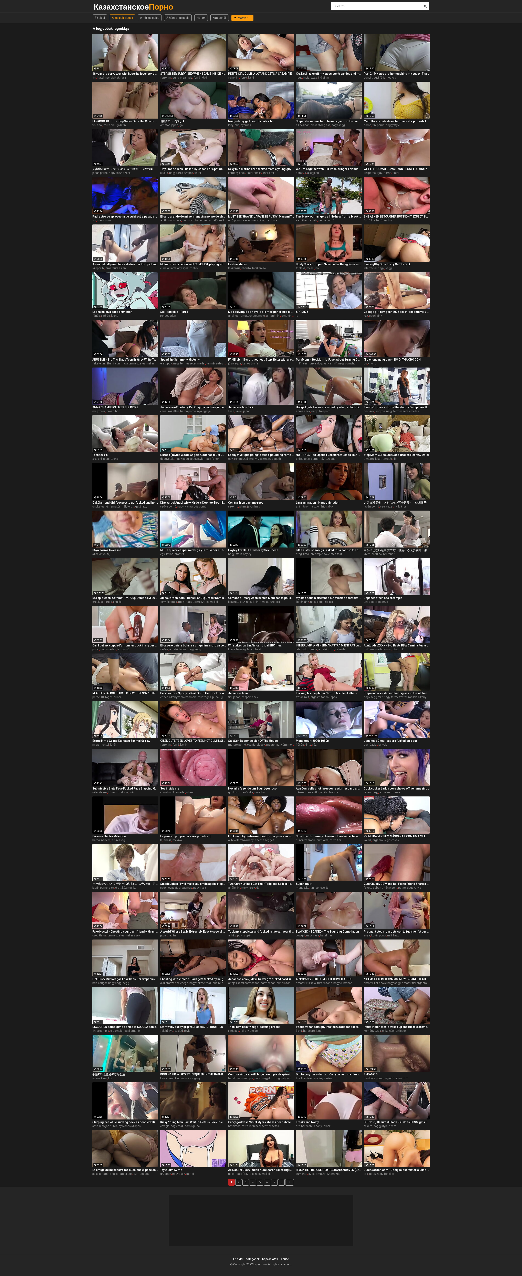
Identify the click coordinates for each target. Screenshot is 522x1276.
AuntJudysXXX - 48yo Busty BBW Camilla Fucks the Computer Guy (397, 645)
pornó (367, 125)
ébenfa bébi (309, 220)
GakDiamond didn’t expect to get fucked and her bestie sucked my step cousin (125, 502)
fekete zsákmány (245, 458)
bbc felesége (221, 983)
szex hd (233, 506)
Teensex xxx (100, 454)
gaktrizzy (141, 506)
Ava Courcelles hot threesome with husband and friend (329, 788)
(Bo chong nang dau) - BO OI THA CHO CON (392, 359)
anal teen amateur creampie (246, 315)
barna (315, 458)
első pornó (235, 220)
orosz (110, 411)
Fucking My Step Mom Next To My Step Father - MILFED (329, 693)
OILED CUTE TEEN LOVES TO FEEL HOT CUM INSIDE (193, 740)
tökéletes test (333, 554)
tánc (250, 649)
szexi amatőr (317, 1173)
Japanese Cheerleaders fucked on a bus (391, 740)
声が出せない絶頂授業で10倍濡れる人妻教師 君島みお (125, 883)
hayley (247, 554)
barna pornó (188, 411)
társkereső (259, 268)
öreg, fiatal (303, 554)
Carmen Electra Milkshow (109, 836)
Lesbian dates (237, 264)
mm (405, 1078)
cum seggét (141, 1173)
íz (257, 363)
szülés (117, 601)
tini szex (369, 411)
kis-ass (329, 601)
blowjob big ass (320, 125)
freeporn (324, 411)
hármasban (268, 983)
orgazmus (381, 601)
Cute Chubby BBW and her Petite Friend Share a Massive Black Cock (397, 883)
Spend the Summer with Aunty (180, 359)
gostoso (233, 792)
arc (298, 1126)
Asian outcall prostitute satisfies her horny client (124, 264)
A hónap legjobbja (177, 17)
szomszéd (333, 1173)
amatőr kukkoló (306, 983)
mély (100, 220)
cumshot (166, 792)
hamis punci (192, 1126)
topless (300, 268)
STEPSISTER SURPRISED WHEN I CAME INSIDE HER (193, 73)
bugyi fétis (378, 77)
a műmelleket (373, 458)
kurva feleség (237, 649)
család (179, 1030)
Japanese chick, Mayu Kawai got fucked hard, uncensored (261, 979)
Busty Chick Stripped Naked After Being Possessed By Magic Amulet (329, 264)
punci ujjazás (220, 697)
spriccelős (322, 887)
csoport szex (250, 697)
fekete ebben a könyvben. (380, 887)
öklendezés (99, 792)
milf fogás (204, 697)
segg (388, 268)
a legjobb (313, 172)
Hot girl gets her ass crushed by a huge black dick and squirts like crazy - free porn (329, 407)
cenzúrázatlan (169, 411)
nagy (381, 268)
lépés (333, 697)
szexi (238, 411)
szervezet (386, 506)
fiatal (197, 172)
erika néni (388, 1030)
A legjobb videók (122, 17)
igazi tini (121, 125)
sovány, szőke (323, 1078)
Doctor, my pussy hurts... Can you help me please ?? (329, 1074)
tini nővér (307, 1078)
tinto (308, 744)
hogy (299, 77)
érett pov (166, 363)
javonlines (253, 506)
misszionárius (318, 506)
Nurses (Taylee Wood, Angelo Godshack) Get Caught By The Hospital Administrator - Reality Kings (193, 454)
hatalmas (103, 77)
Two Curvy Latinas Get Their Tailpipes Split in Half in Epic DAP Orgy (261, 883)
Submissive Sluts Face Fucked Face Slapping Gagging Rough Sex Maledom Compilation (125, 788)
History (201, 17)
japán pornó (100, 172)
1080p (300, 744)
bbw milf (398, 649)
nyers (96, 744)
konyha (380, 411)
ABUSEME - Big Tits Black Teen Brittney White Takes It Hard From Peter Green (125, 359)
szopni (96, 268)
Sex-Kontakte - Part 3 (174, 311)
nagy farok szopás (181, 172)
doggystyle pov (284, 1078)
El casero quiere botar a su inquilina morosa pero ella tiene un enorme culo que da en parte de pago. (193, 645)
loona (114, 315)
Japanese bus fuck (240, 407)
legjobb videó (393, 1078)
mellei (310, 268)
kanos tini (248, 363)
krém (367, 554)
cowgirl (300, 935)
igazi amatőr (132, 1030)
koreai (108, 601)
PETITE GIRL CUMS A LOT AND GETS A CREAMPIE (260, 73)
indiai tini (323, 77)
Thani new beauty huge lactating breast (254, 1026)
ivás (132, 792)
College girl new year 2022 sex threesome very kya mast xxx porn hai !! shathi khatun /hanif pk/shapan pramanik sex (397, 311)
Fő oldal (100, 17)
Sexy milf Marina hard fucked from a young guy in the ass (261, 169)
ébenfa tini (114, 363)
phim (242, 506)
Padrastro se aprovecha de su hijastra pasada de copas (125, 216)
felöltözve (166, 1030)
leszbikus (234, 268)
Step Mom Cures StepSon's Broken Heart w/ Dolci (396, 454)
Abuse (285, 1259)
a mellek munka (389, 792)
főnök (96, 315)
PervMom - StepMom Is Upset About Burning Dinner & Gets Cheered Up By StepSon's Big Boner (329, 359)
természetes (168, 601)
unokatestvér (100, 506)
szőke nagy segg (390, 983)
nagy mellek (108, 649)
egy (230, 458)
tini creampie (100, 1030)
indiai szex (310, 77)
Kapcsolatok (270, 1259)
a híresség (118, 840)
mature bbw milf (381, 649)
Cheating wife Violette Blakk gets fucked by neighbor (193, 979)
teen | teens (110, 458)
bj (103, 268)
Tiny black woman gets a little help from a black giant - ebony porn (329, 216)
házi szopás (327, 458)
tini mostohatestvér (195, 220)
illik (395, 458)
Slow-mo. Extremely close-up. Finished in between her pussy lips (329, 836)
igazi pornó (384, 172)
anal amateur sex (121, 1173)
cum (108, 220)
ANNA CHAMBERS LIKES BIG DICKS (115, 407)
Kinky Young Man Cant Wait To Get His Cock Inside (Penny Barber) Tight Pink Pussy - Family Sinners (193, 1122)
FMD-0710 (370, 1074)
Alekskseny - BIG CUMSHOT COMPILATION (324, 979)
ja (297, 315)
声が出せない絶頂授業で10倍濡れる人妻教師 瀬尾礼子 (397, 550)
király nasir (167, 1078)
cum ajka (322, 840)
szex (163, 887)
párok (299, 172)
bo (365, 363)
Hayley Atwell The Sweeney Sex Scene (253, 550)
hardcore (271, 220)
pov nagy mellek (260, 1173)
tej (242, 1030)
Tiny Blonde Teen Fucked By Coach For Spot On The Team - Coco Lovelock (193, 169)
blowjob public (108, 1126)
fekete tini (98, 363)
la (161, 840)
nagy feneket (385, 1173)
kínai (104, 1078)
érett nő (377, 554)
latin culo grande (306, 649)
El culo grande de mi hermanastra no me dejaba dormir (193, 216)
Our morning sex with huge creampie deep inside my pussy (261, 1074)
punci (367, 77)
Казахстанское (104, 7)
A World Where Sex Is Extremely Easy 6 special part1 (193, 931)
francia (333, 792)
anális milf (269, 172)
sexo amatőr (100, 1173)
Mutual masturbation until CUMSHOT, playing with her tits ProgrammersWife (193, 264)
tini (94, 77)
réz (314, 744)
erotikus (97, 601)
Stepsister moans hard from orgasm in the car (327, 121)
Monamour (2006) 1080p (312, 740)
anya (102, 554)
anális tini (234, 887)
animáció (302, 506)
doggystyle (393, 125)
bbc (237, 125)
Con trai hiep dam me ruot (245, 502)
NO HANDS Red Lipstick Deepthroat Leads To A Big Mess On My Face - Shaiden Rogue (329, 454)
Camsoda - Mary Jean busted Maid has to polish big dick (261, 598)
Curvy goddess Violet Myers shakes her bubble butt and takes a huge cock (261, 1122)
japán (174, 125)
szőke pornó (168, 506)
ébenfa (246, 268)
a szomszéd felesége (174, 983)
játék (113, 744)
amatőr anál (289, 315)
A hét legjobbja (149, 17)
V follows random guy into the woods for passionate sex (329, 1026)
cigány (196, 1078)
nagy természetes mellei (138, 363)
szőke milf (302, 697)
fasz (231, 411)
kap (298, 220)
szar (95, 554)
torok (372, 1173)
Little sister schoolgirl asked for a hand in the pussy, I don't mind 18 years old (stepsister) (329, 550)
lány (230, 125)
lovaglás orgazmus (180, 887)
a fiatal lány (174, 268)
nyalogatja (204, 411)
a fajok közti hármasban (243, 983)
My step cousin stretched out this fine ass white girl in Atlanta (329, 598)
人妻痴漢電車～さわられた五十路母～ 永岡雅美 (122, 169)
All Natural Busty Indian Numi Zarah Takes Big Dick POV (261, 1170)
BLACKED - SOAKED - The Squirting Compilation (327, 931)
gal (181, 125)
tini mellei (179, 792)
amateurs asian (116, 268)
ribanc (190, 792)
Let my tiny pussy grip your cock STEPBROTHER (191, 1026)
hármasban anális (307, 792)
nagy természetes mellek (402, 411)
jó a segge (234, 363)
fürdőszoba (324, 983)
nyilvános (401, 506)
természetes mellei (218, 363)
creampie (317, 554)
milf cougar (99, 983)
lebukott (233, 601)
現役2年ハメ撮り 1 (172, 121)
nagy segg (338, 125)
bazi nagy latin (249, 601)
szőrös (105, 315)
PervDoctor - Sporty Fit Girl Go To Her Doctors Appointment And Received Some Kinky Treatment (193, 693)
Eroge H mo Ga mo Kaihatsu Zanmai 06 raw (121, 740)
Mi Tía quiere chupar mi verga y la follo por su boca (193, 550)
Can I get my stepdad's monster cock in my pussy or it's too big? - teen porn (125, 645)
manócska (246, 792)
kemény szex (236, 172)
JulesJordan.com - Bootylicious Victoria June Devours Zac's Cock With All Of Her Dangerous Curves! (397, 1170)
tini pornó (379, 125)
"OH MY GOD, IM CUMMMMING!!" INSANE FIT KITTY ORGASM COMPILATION (397, 979)
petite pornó (326, 220)
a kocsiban (303, 125)
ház (233, 935)
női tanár (389, 554)
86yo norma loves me (106, 550)
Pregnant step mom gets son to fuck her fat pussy (397, 931)
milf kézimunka (306, 363)
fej (108, 554)
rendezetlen (168, 315)
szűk (239, 554)
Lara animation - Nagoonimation (317, 502)
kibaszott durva (118, 792)
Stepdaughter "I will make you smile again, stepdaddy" (193, 883)
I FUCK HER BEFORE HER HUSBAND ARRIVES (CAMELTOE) (329, 1170)
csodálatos (99, 935)
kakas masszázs (253, 220)
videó (367, 792)
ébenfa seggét (264, 840)
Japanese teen (238, 693)
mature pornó (237, 744)
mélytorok (98, 411)
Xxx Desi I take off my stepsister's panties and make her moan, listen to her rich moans (329, 73)
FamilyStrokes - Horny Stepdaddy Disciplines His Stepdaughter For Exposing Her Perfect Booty (397, 407)
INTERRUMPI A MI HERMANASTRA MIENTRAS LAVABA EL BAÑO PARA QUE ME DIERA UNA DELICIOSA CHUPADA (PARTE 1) (329, 645)
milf (366, 649)
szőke (164, 172)
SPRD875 (302, 311)
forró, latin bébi (251, 1126)
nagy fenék (212, 458)
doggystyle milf (327, 363)
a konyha (424, 697)
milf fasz (393, 935)
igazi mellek (190, 268)
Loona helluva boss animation (112, 311)
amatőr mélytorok (122, 506)
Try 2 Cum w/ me (171, 1170)
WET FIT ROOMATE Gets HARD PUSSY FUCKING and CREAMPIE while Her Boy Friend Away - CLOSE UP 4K (397, 169)
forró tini (165, 77)
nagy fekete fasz (200, 983)
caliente (340, 649)
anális (324, 792)
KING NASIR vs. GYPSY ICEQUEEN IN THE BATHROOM (193, 1074)
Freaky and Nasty (307, 1122)
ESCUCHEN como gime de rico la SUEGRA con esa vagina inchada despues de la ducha (125, 1026)
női (317, 268)
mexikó (177, 840)
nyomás (246, 125)
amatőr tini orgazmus (416, 983)
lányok (382, 744)
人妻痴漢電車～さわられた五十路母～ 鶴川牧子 (395, 502)
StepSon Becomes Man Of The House (253, 740)
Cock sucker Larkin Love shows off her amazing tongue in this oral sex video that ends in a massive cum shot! (397, 788)
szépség (233, 1030)
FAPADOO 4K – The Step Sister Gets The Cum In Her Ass (125, 121)
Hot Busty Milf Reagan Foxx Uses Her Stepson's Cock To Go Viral (125, 979)
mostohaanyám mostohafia (284, 744)
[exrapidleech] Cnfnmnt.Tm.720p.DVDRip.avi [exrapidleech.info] (125, 598)
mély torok (248, 887)
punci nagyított (264, 1078)
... (281, 1182)
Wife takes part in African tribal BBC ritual (255, 645)
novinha (259, 792)
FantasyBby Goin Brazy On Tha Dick (387, 264)
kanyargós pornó (196, 506)
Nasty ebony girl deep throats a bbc (251, 121)
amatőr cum (326, 649)
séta (95, 1126)
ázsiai (373, 744)
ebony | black (322, 1126)
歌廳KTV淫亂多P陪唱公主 (108, 1074)
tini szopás (303, 458)
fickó (299, 1030)
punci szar (283, 983)
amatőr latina (178, 649)
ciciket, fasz (118, 77)
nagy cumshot (347, 363)
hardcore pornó (374, 1078)
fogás (109, 697)
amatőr (165, 125)
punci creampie (182, 77)
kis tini (252, 77)
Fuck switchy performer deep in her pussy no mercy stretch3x (261, 836)
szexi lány (375, 315)
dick (330, 506)
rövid (187, 1030)
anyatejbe (251, 1030)
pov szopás (244, 935)
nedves (391, 77)
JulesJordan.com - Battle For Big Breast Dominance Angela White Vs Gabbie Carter (193, 598)
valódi (367, 840)
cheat (257, 649)
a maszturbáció (270, 601)
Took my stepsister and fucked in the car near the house (261, 931)
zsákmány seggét (269, 458)
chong (372, 363)
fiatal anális (254, 172)
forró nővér (201, 77)
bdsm (392, 1126)
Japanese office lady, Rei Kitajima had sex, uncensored (193, 407)
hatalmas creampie (240, 1078)
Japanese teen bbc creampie (383, 598)
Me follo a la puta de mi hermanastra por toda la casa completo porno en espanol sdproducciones (397, 121)
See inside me (169, 788)
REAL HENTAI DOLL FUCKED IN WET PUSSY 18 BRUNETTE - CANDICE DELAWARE (125, 693)
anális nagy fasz (170, 220)
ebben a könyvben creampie (178, 697)
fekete (368, 1126)
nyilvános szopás (130, 1126)
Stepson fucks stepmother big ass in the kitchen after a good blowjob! (397, 693)
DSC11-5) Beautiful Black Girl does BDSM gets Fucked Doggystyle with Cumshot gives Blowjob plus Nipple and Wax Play (397, 1122)
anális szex (303, 411)
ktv (110, 1078)
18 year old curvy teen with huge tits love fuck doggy (125, 73)
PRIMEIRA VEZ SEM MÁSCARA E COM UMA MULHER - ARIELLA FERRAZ (397, 836)
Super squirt (304, 883)
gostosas (393, 840)
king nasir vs (183, 1078)
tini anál (97, 125)
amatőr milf (216, 220)
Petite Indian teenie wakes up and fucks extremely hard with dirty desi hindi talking (397, 1026)
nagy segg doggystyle (189, 458)
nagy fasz (115, 172)
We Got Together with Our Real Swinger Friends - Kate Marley (329, 169)
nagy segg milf (373, 697)
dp (258, 887)
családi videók (256, 744)
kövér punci (378, 935)
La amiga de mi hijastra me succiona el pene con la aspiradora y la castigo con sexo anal (125, 1170)
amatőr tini (273, 315)
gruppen (165, 1173)
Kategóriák (220, 17)
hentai (105, 744)
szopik (127, 172)
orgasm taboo (320, 697)
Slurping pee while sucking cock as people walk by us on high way (125, 1122)
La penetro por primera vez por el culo (185, 836)
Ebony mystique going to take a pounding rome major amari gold (261, 454)
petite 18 (98, 697)
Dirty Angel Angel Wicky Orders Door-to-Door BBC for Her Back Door (193, 502)
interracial (370, 268)
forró (243, 77)
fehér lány (302, 601)
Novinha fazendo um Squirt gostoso (252, 788)
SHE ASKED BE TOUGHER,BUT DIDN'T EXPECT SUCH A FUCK (397, 216)
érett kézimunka (125, 887)
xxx (366, 315)
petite (402, 887)
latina (169, 554)
